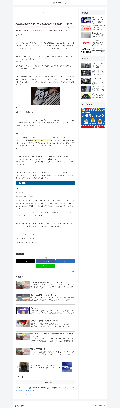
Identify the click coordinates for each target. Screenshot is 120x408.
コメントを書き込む (45, 382)
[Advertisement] (45, 17)
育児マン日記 (20, 253)
